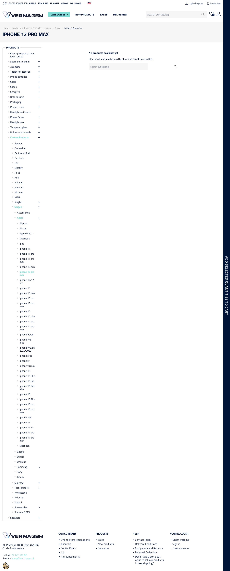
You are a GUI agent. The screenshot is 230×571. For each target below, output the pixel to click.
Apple (32, 3)
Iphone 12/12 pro (27, 282)
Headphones (17, 122)
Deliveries (120, 14)
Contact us (215, 3)
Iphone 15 (25, 370)
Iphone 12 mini (27, 266)
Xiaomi (64, 3)
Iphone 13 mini (27, 293)
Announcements (70, 556)
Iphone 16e (25, 417)
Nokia (77, 3)
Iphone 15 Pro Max (27, 388)
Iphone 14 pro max (27, 328)
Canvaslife (20, 148)
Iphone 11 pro (27, 253)
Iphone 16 (25, 394)
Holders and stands (20, 132)
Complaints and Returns (149, 548)
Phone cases (17, 107)
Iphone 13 (25, 288)
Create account (181, 548)
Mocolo (18, 192)
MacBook (25, 238)
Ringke (18, 202)
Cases (13, 86)
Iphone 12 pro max (27, 273)
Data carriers (17, 97)
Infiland (18, 182)
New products (106, 543)
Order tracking (180, 539)
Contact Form (143, 539)
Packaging (15, 102)
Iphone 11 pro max (27, 260)
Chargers (15, 91)
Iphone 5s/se (27, 334)
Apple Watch (26, 233)
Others (20, 456)
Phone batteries (18, 76)
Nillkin (17, 197)
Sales (103, 14)
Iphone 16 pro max (27, 411)
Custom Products (19, 137)
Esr (16, 163)
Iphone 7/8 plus (25, 341)
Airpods (24, 223)
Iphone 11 (25, 248)
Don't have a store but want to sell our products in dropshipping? (149, 560)
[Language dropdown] (89, 3)
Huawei (54, 3)
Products (12, 47)
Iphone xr (24, 360)
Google (21, 451)
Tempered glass (18, 127)
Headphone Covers (20, 112)
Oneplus (21, 461)
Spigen (18, 206)
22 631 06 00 (19, 555)
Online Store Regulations (75, 539)
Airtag (23, 228)
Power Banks (17, 117)
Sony (19, 472)
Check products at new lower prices (22, 55)
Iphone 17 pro (27, 432)
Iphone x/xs (26, 355)
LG (71, 3)
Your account (179, 533)
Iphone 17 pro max (27, 439)
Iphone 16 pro (27, 404)
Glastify (18, 167)
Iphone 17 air (26, 427)
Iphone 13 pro (27, 298)
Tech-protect (21, 487)
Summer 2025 (22, 512)
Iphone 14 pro (27, 321)
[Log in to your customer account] (219, 14)
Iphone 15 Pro (27, 381)
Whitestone (20, 492)
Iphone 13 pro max (27, 305)
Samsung (43, 3)
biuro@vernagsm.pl (22, 558)
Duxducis (19, 158)
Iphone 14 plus (27, 316)
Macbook (24, 445)
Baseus (18, 143)
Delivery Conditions (146, 543)
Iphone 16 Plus (27, 399)
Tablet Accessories (20, 71)
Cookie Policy (68, 548)
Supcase (19, 482)
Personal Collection (146, 552)
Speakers (15, 517)
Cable (13, 81)
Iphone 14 (25, 311)
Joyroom (18, 187)
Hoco (17, 172)
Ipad (22, 243)
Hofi (16, 177)
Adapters (15, 66)
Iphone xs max (27, 365)
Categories (60, 14)
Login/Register (196, 3)
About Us (66, 543)
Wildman (19, 497)
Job (62, 552)
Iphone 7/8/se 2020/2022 (27, 349)
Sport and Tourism (20, 61)
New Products (84, 14)
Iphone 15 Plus (27, 376)
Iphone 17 (25, 422)
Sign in (176, 543)
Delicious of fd (22, 153)
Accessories (23, 212)
